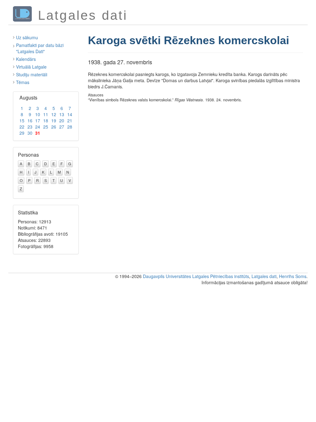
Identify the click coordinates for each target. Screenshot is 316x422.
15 (21, 120)
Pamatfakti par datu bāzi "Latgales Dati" (40, 48)
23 (29, 127)
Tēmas (22, 82)
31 (37, 133)
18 (45, 120)
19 (53, 120)
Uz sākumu (27, 37)
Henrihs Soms (292, 276)
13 (61, 114)
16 (29, 120)
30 (29, 133)
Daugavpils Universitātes (167, 276)
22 (21, 127)
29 (21, 133)
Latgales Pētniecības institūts (220, 276)
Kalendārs (26, 59)
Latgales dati (264, 276)
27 (61, 127)
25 (45, 127)
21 (69, 120)
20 (61, 120)
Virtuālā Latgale (31, 67)
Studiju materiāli (31, 74)
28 (69, 127)
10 (37, 114)
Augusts (28, 97)
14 (69, 114)
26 (53, 127)
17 (37, 120)
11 (45, 114)
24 (37, 127)
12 (53, 114)
